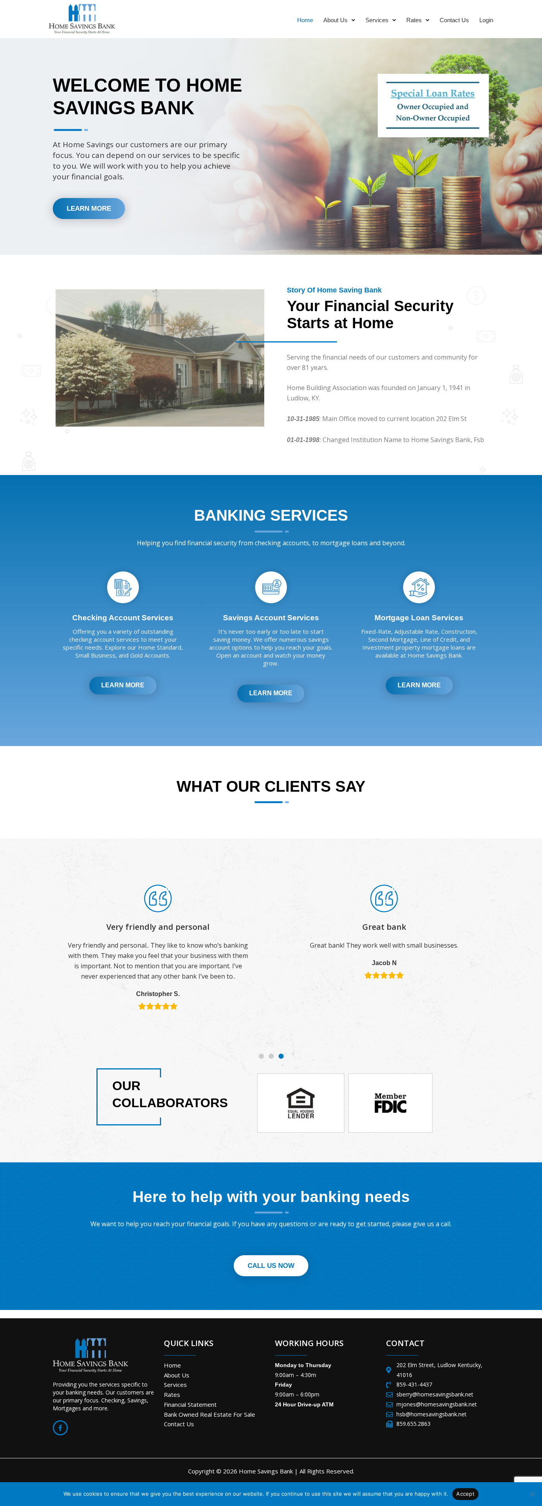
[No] (532, 1494)
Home (305, 20)
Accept (465, 1494)
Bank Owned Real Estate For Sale (209, 1414)
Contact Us (454, 20)
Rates (414, 20)
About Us (335, 20)
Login (486, 20)
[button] (339, 20)
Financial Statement (190, 1404)
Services (376, 20)
